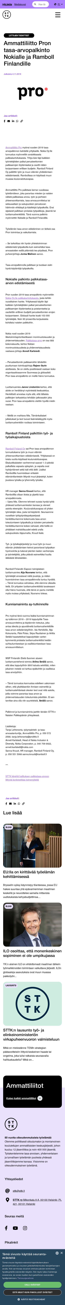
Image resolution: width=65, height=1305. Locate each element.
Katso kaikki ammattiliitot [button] (21, 1098)
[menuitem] (60, 4)
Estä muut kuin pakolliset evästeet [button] (33, 1292)
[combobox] (40, 4)
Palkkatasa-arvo (34, 340)
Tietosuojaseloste (26, 1278)
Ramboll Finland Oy (15, 448)
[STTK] (23, 15)
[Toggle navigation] (57, 15)
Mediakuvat (20, 4)
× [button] (61, 1253)
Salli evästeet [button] (32, 1284)
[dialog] (32, 1277)
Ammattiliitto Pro (14, 147)
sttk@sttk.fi (19, 1191)
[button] (32, 1299)
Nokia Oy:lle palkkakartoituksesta (22, 298)
